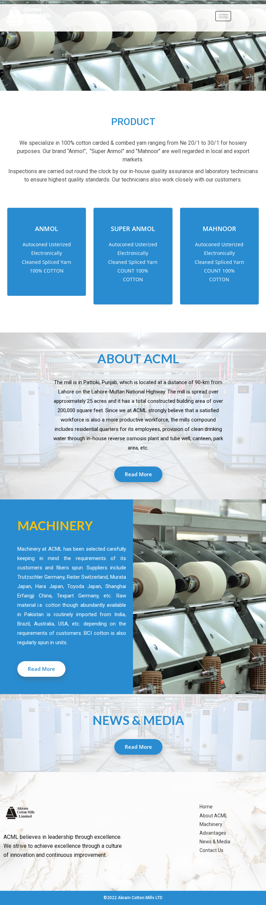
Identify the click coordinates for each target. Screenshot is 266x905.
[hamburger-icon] (223, 16)
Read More (138, 474)
